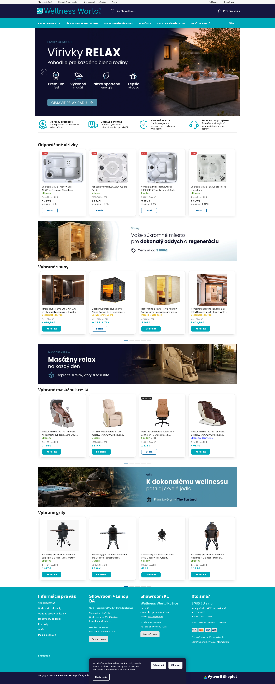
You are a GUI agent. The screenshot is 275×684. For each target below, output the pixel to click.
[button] (44, 72)
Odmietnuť (158, 665)
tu (134, 669)
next (234, 305)
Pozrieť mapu (99, 639)
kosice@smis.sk (155, 616)
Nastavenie (101, 677)
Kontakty (43, 624)
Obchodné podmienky (67, 2)
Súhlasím (175, 665)
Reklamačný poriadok (49, 619)
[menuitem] (49, 23)
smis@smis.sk (104, 621)
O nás (41, 629)
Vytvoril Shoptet (222, 677)
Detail (49, 210)
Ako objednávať (45, 2)
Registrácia (229, 2)
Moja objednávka (47, 635)
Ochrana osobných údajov (94, 2)
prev (40, 305)
